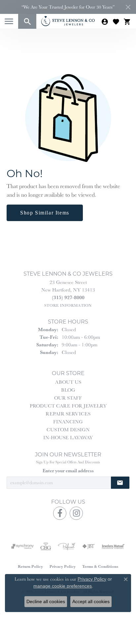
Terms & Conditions (100, 566)
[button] (27, 21)
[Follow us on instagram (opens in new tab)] (76, 513)
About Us (68, 382)
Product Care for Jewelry (68, 406)
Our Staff (68, 398)
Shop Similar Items (44, 212)
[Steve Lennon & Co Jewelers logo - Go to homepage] (68, 21)
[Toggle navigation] (9, 21)
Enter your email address (68, 470)
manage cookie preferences (62, 586)
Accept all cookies (91, 601)
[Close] (128, 7)
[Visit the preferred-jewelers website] (67, 546)
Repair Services (68, 413)
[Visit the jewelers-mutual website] (113, 546)
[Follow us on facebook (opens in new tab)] (59, 513)
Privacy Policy (63, 566)
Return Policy (30, 566)
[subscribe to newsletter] (120, 483)
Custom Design (68, 429)
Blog (68, 390)
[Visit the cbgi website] (45, 546)
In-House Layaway (68, 437)
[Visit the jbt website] (88, 546)
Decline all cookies (45, 601)
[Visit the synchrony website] (22, 546)
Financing (68, 421)
